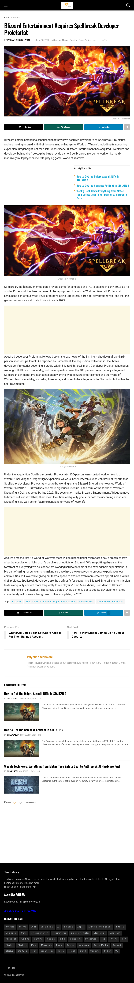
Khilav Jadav (12, 698)
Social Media (101, 945)
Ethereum (115, 932)
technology (47, 950)
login (14, 802)
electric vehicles (80, 932)
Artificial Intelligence (100, 926)
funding (25, 938)
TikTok (72, 950)
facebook (11, 938)
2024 (33, 926)
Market (9, 945)
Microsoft (46, 945)
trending (95, 950)
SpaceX (117, 945)
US (116, 950)
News (65, 40)
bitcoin (120, 926)
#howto (23, 926)
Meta (34, 945)
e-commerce (59, 932)
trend (83, 950)
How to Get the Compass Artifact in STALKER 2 (102, 185)
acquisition (46, 926)
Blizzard (17, 601)
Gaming (16, 17)
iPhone (114, 938)
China (23, 932)
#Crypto (10, 926)
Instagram (75, 938)
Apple (80, 926)
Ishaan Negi (12, 771)
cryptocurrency (39, 932)
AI (58, 926)
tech (34, 950)
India (62, 938)
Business (11, 932)
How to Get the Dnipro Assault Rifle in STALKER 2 (97, 178)
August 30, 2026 (29, 698)
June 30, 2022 (42, 40)
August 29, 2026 (28, 771)
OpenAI (70, 945)
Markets (22, 945)
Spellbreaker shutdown (110, 601)
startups (22, 950)
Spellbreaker (86, 601)
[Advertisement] (67, 330)
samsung (84, 945)
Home (7, 17)
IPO (124, 938)
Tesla (61, 950)
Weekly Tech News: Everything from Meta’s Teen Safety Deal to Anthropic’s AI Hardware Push (101, 194)
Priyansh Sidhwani (19, 40)
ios (103, 938)
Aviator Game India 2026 (21, 911)
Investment (91, 938)
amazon (68, 926)
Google (51, 938)
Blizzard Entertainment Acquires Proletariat (50, 601)
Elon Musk (99, 932)
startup (10, 950)
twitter (107, 950)
